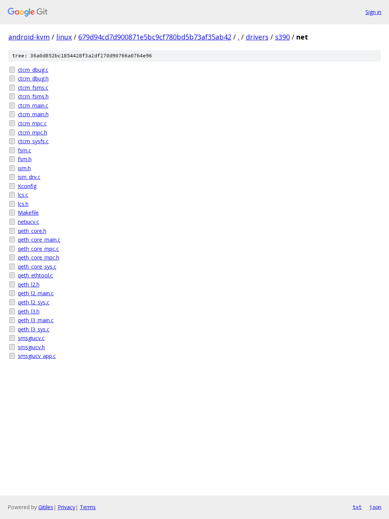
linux (64, 36)
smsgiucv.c (31, 338)
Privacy (66, 507)
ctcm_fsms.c (33, 87)
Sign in (373, 12)
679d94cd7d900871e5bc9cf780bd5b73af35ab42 (154, 36)
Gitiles (45, 507)
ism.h (24, 168)
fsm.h (25, 159)
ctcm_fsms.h (33, 96)
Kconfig (27, 186)
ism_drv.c (29, 176)
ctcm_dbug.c (33, 69)
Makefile (28, 212)
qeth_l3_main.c (36, 320)
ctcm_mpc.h (32, 132)
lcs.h (23, 203)
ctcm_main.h (33, 114)
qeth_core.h (32, 230)
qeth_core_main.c (39, 239)
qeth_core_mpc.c (38, 248)
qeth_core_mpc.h (38, 257)
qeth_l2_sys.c (33, 302)
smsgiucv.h (31, 347)
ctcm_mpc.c (32, 123)
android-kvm (29, 36)
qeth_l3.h (29, 311)
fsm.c (24, 150)
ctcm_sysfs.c (33, 141)
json (375, 506)
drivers (257, 36)
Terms (88, 507)
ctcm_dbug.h (33, 78)
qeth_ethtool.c (35, 275)
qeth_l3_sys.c (33, 329)
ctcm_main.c (33, 105)
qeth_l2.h (29, 284)
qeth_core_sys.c (37, 266)
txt (357, 506)
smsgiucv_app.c (37, 355)
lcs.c (23, 194)
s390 (282, 36)
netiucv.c (28, 221)
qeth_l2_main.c (36, 293)
